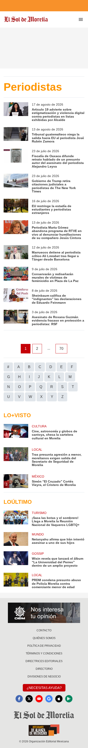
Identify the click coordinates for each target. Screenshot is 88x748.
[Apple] (59, 698)
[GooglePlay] (68, 698)
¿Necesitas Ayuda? (44, 688)
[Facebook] (19, 698)
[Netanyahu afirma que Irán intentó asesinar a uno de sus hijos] (16, 539)
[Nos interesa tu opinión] (44, 613)
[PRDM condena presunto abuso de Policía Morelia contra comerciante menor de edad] (16, 581)
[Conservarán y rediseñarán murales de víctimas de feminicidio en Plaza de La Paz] (16, 275)
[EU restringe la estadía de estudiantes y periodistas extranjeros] (16, 207)
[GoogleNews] (49, 698)
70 (61, 348)
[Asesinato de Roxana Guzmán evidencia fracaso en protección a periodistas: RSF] (16, 318)
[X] (29, 698)
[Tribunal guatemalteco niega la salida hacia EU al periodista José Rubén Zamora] (16, 135)
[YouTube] (39, 698)
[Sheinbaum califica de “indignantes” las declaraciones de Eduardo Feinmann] (16, 296)
